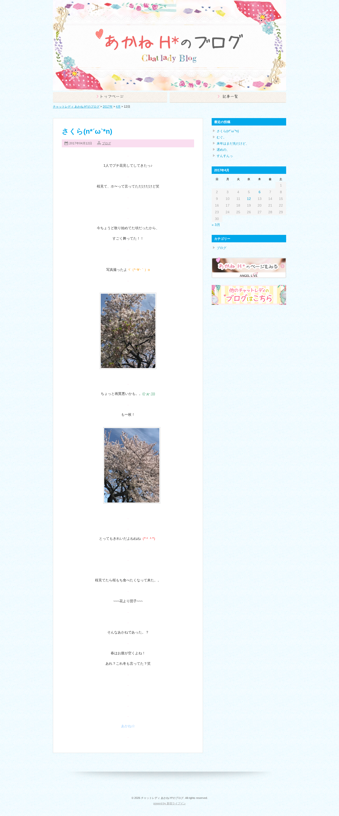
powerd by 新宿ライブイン (169, 803)
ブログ (106, 143)
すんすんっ (225, 156)
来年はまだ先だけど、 (233, 143)
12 (249, 199)
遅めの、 (223, 150)
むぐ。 (221, 137)
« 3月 (216, 225)
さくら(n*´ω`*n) (87, 131)
